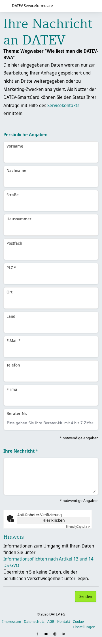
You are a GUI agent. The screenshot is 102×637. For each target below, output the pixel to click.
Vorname (15, 146)
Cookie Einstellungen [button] (84, 624)
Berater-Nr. (17, 413)
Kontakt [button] (63, 621)
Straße (13, 194)
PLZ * (11, 267)
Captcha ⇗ (78, 527)
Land (11, 316)
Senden (85, 596)
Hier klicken (53, 520)
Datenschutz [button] (34, 621)
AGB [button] (50, 621)
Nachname (16, 170)
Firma (12, 389)
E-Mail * (13, 340)
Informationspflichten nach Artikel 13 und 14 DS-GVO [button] (48, 562)
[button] (38, 634)
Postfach (14, 243)
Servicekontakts (63, 105)
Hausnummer (19, 218)
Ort (9, 292)
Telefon (13, 365)
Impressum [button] (11, 621)
